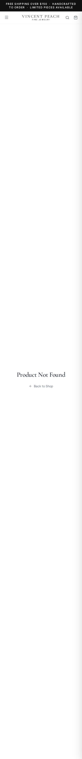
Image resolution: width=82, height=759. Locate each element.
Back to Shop (43, 386)
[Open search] (67, 17)
